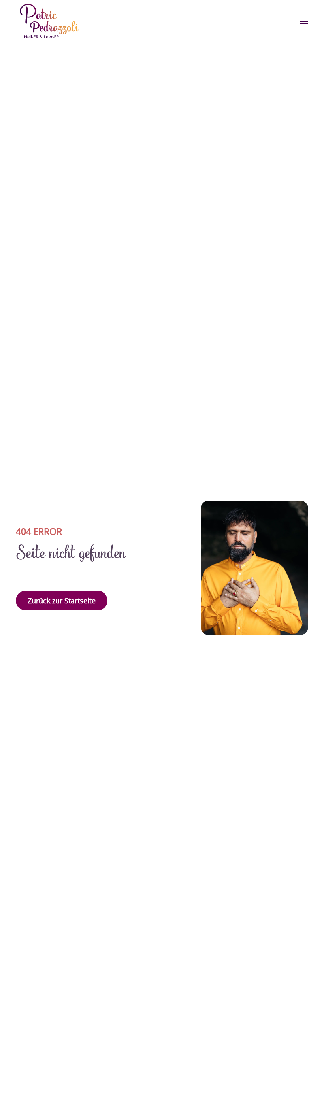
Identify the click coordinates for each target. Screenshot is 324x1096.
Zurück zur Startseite (62, 600)
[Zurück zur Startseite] (49, 21)
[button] (304, 21)
